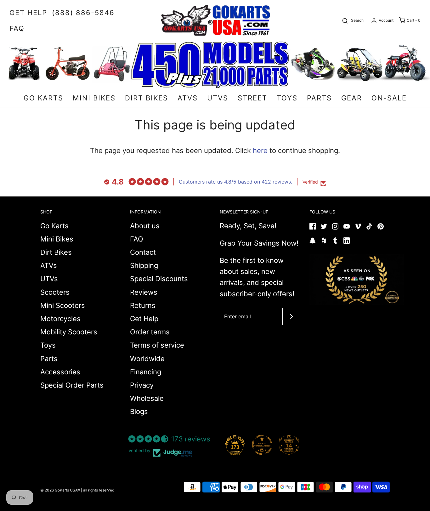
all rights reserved (98, 490)
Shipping (144, 265)
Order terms (150, 332)
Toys (48, 345)
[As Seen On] (356, 279)
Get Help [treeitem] (28, 13)
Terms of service (157, 345)
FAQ (136, 239)
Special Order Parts (72, 385)
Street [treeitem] (252, 98)
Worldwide (147, 359)
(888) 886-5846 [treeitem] (83, 13)
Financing (145, 372)
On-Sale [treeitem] (389, 98)
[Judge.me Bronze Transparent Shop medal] (262, 445)
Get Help (144, 319)
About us (145, 226)
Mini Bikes (56, 239)
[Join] (291, 316)
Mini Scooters (62, 305)
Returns (143, 305)
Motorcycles (60, 319)
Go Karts (54, 226)
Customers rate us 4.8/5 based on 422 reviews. (235, 182)
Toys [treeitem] (287, 98)
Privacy (142, 385)
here (260, 150)
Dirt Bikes (56, 252)
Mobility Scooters (68, 332)
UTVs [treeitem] (217, 98)
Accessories (60, 372)
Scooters (55, 292)
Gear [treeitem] (351, 98)
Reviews (143, 292)
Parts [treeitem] (319, 98)
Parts (49, 359)
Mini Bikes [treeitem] (94, 98)
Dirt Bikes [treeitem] (146, 98)
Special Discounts (159, 279)
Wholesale (147, 398)
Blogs (139, 411)
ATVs (48, 265)
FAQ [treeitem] (17, 28)
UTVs (49, 279)
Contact (143, 252)
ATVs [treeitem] (188, 98)
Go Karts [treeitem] (43, 98)
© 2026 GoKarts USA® (60, 490)
